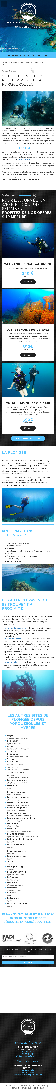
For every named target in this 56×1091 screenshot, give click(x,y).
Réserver (28, 282)
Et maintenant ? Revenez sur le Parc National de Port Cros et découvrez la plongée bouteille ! (28, 918)
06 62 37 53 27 (28, 1072)
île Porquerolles (24, 159)
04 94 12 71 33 (28, 1051)
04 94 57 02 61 (28, 1070)
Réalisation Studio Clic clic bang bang (28, 1088)
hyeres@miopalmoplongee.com (28, 1074)
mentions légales (39, 1086)
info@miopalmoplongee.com (28, 1056)
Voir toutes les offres (28, 439)
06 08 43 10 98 (28, 1054)
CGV (49, 1086)
